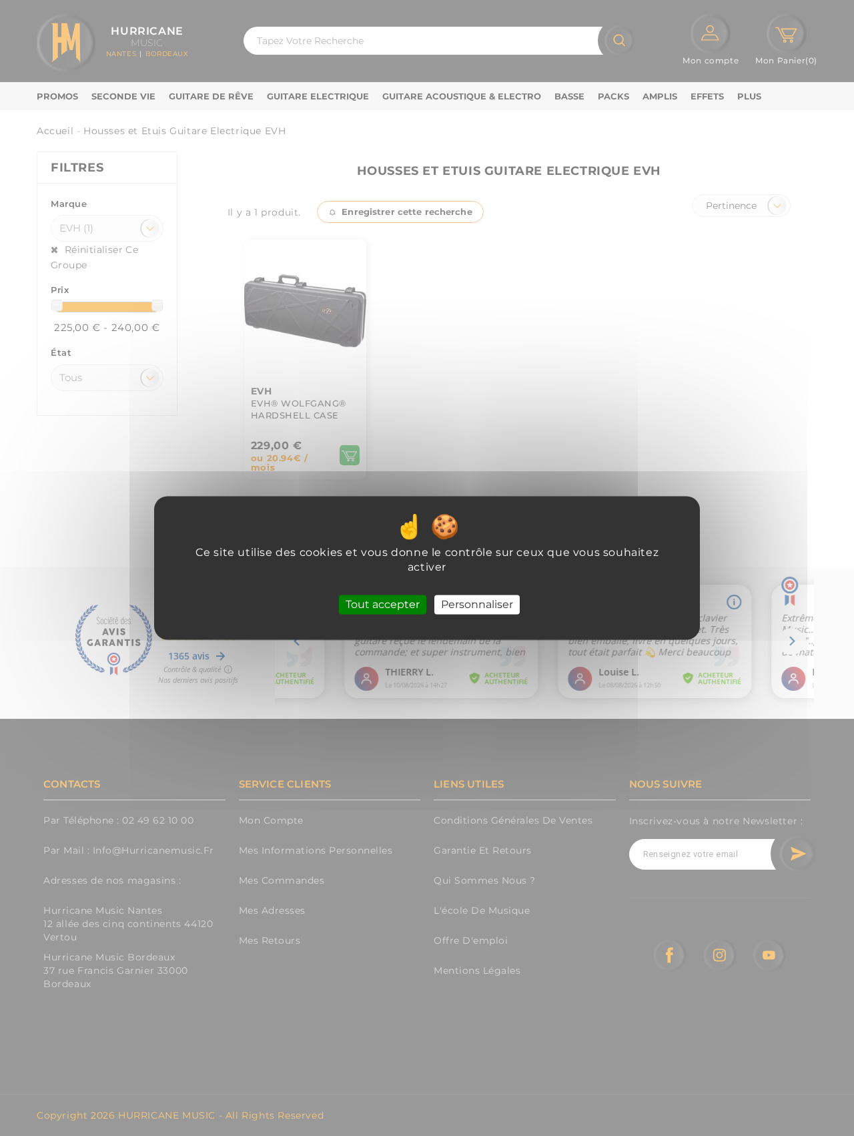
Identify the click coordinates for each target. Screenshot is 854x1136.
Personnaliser (477, 604)
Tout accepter (383, 604)
